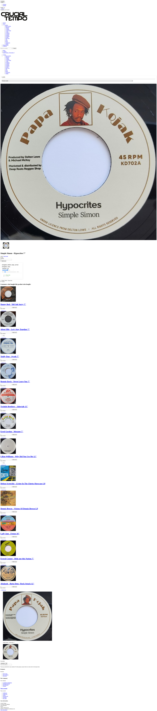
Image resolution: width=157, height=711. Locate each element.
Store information (3, 709)
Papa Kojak (5, 256)
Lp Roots (7, 35)
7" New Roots (8, 30)
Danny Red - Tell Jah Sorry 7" (13, 304)
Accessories (7, 42)
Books (6, 41)
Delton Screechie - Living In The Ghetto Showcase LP (22, 483)
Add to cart (3, 261)
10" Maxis (7, 32)
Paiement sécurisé (6, 683)
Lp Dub (6, 37)
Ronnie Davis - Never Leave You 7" (15, 381)
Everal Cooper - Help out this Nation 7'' (17, 559)
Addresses (5, 692)
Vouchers (5, 697)
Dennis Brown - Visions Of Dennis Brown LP (19, 508)
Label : (1, 256)
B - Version (7, 276)
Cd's (6, 39)
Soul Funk (7, 38)
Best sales (5, 675)
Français (4, 4)
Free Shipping (5, 684)
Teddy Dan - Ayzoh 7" (9, 356)
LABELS (5, 46)
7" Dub (6, 31)
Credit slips (5, 694)
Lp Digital (7, 36)
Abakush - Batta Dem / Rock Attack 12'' (17, 584)
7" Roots (7, 28)
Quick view (3, 310)
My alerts (5, 698)
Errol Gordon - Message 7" (11, 431)
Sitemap (4, 686)
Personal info (5, 696)
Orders (4, 695)
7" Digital (7, 29)
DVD (6, 40)
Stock (4, 24)
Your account (3, 688)
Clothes (6, 43)
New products (5, 674)
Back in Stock (8, 26)
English (4, 5)
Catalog (5, 25)
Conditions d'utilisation (7, 682)
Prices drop (5, 673)
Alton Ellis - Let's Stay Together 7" (15, 329)
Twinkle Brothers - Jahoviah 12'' (14, 406)
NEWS (4, 22)
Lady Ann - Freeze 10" (10, 534)
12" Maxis (7, 33)
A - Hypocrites (7, 275)
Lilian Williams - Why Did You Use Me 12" (18, 456)
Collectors (7, 27)
